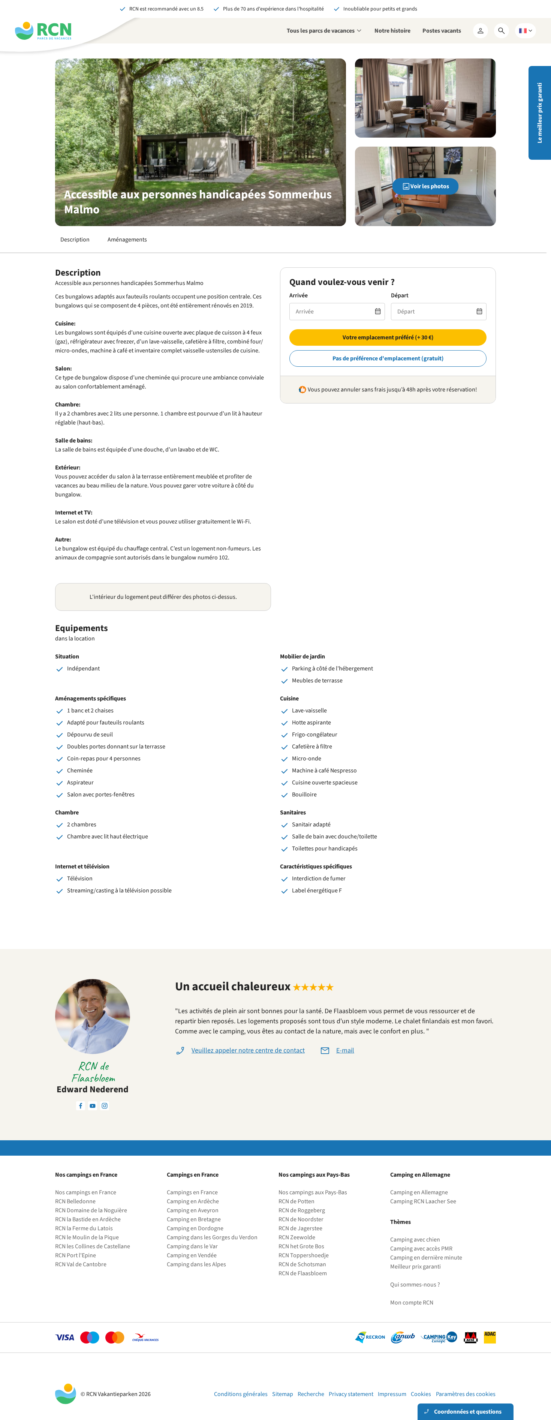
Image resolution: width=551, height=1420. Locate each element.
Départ (400, 295)
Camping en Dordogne (195, 1228)
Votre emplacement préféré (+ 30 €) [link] (388, 337)
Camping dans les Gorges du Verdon (212, 1237)
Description (75, 239)
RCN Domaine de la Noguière (91, 1210)
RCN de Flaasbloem (302, 1273)
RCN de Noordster (300, 1219)
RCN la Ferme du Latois (84, 1228)
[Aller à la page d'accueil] (43, 31)
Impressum (392, 1394)
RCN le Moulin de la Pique (87, 1237)
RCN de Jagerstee (300, 1228)
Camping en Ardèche (193, 1201)
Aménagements (127, 239)
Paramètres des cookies (466, 1394)
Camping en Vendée (192, 1255)
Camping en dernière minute (426, 1258)
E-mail (345, 1050)
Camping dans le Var (192, 1246)
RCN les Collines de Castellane (92, 1246)
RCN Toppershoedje (303, 1255)
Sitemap (282, 1394)
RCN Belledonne (75, 1201)
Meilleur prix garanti (415, 1267)
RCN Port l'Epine (75, 1255)
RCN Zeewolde (296, 1237)
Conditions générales (241, 1394)
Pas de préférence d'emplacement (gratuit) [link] (388, 358)
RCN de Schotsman (302, 1264)
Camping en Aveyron (193, 1210)
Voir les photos (429, 186)
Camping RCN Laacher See (423, 1201)
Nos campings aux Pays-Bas (312, 1192)
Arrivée (298, 295)
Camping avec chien (415, 1240)
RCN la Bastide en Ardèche (88, 1219)
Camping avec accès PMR (421, 1249)
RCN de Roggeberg (301, 1210)
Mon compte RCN (411, 1303)
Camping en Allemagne (419, 1192)
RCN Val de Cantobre (80, 1264)
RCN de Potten (296, 1201)
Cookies (421, 1394)
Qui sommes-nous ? (415, 1285)
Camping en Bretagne (194, 1219)
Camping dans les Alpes (196, 1264)
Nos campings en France (85, 1192)
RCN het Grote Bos (301, 1246)
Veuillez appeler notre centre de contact (248, 1050)
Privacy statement (351, 1394)
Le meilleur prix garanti (540, 113)
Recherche (311, 1394)
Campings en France (192, 1192)
